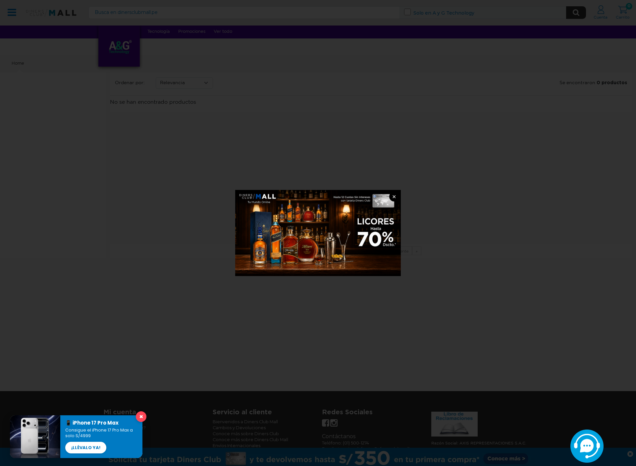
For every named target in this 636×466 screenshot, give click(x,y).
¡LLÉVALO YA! (85, 447)
